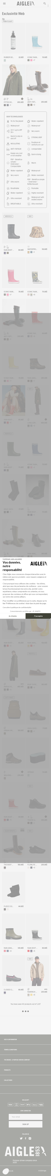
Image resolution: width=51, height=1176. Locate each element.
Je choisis (13, 616)
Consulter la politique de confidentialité (17, 607)
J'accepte (38, 616)
